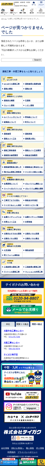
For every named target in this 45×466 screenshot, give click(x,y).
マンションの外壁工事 (34, 272)
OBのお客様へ (17, 448)
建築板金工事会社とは (34, 167)
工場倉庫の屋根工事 (12, 267)
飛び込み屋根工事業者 (12, 172)
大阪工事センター (12, 343)
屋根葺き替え (30, 139)
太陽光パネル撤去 (32, 238)
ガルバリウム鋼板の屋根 (34, 189)
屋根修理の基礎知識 (33, 84)
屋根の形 (28, 89)
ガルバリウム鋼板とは (34, 184)
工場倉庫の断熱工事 (33, 267)
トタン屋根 (29, 105)
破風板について (10, 122)
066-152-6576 (14, 349)
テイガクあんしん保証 (12, 205)
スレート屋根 (9, 105)
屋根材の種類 (9, 100)
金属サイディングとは (12, 217)
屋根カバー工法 (10, 139)
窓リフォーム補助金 (12, 255)
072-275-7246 (14, 337)
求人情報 (40, 448)
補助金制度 (29, 250)
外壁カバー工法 (10, 222)
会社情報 (5, 448)
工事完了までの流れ (12, 200)
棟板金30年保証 (31, 200)
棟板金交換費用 (31, 155)
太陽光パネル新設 (11, 238)
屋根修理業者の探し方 (12, 167)
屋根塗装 (28, 134)
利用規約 (12, 452)
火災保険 (7, 250)
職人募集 (30, 448)
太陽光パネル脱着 (32, 234)
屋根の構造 (8, 89)
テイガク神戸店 (11, 354)
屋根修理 (7, 134)
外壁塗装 (28, 222)
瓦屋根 (27, 100)
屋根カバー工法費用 (33, 150)
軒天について (30, 122)
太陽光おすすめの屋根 (12, 234)
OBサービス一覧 (31, 205)
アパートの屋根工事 (12, 272)
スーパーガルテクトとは (13, 189)
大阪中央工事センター (14, 331)
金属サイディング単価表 (34, 217)
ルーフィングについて (12, 117)
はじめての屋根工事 (12, 84)
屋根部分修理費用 (11, 155)
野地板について (31, 117)
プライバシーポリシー (28, 452)
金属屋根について (11, 184)
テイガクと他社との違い (34, 172)
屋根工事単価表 (10, 150)
